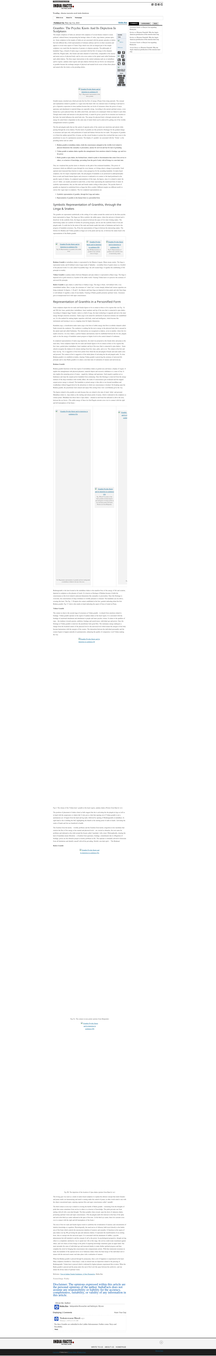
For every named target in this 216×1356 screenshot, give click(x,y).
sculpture (121, 82)
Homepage (78, 17)
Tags (155, 23)
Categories (146, 23)
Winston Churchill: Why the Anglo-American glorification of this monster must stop (144, 33)
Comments (133, 23)
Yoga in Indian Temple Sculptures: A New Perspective (77, 1274)
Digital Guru (159, 1351)
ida (124, 76)
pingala (121, 80)
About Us (69, 17)
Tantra (119, 85)
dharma (63, 13)
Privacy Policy (72, 1352)
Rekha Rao (122, 22)
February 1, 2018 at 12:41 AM (69, 1321)
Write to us (59, 17)
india (80, 13)
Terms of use (82, 1352)
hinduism (85, 13)
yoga (123, 85)
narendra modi (72, 13)
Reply (56, 1329)
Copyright (56, 1352)
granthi (120, 76)
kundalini (121, 78)
